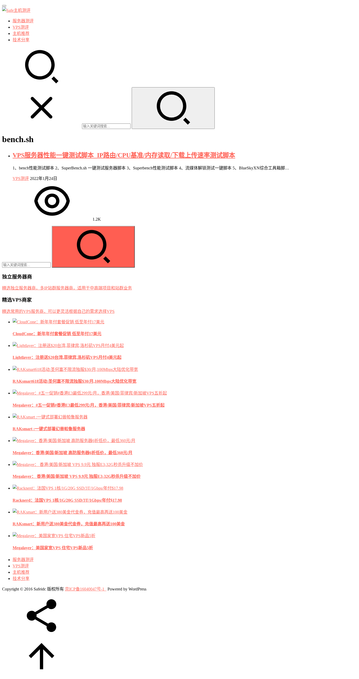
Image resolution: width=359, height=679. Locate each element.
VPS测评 (21, 27)
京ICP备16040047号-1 (84, 589)
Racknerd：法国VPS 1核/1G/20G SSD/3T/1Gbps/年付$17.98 (67, 500)
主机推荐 (21, 33)
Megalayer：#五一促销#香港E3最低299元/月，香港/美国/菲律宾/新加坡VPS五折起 (89, 405)
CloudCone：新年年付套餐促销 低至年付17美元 (57, 333)
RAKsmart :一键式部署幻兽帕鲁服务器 (49, 429)
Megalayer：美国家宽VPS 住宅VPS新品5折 (53, 548)
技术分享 (21, 40)
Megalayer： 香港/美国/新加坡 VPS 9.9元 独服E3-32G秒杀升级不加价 (77, 476)
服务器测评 (23, 21)
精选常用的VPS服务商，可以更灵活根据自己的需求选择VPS (58, 311)
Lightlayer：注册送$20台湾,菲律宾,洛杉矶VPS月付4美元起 (67, 357)
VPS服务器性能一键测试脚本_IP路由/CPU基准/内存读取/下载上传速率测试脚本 (124, 155)
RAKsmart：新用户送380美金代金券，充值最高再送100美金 (69, 524)
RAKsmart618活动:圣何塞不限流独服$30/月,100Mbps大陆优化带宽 (74, 381)
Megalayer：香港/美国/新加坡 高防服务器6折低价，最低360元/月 (72, 452)
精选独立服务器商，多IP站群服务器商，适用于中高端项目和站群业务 (67, 288)
